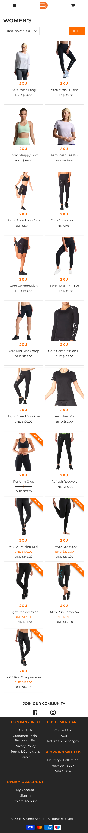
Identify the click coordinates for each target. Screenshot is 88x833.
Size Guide (63, 771)
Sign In (25, 795)
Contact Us (62, 730)
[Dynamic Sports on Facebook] (35, 712)
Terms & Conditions (25, 751)
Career (25, 757)
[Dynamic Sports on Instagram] (53, 712)
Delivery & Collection (62, 760)
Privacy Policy (25, 746)
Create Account (25, 801)
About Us (25, 730)
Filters (77, 30)
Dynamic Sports (33, 818)
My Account (25, 790)
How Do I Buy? (63, 766)
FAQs (63, 736)
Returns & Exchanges (63, 741)
